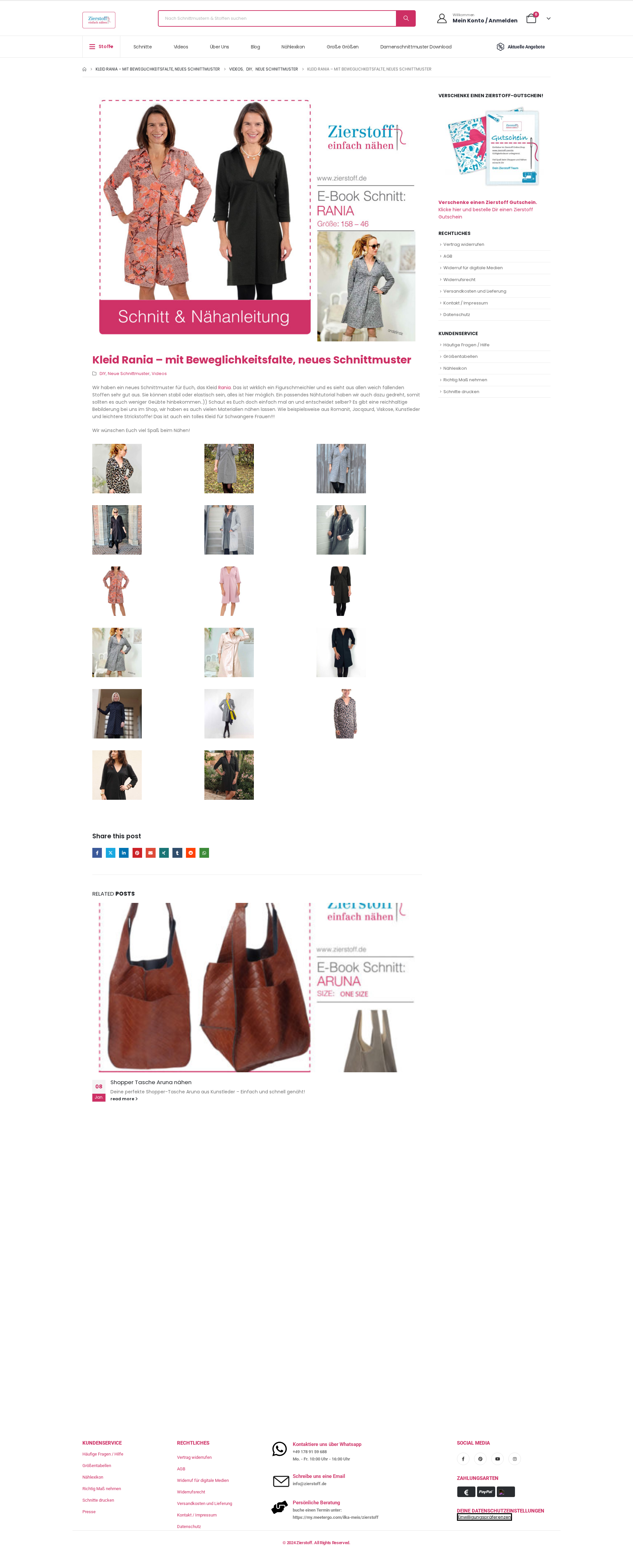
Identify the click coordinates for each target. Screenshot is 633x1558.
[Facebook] (463, 1459)
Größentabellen (460, 356)
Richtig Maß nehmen (465, 380)
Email (150, 852)
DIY (103, 373)
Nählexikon (293, 46)
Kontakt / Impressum (465, 303)
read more (122, 1099)
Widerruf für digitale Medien (473, 268)
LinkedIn (124, 852)
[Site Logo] (98, 20)
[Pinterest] (480, 1459)
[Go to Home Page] (84, 69)
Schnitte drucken (461, 392)
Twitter (110, 852)
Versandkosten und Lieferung (474, 291)
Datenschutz (456, 314)
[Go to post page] (257, 987)
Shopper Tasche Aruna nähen (151, 1082)
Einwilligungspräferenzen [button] (484, 1517)
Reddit (191, 852)
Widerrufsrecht (459, 279)
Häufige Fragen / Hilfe (466, 345)
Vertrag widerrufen (463, 244)
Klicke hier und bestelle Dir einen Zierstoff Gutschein (487, 209)
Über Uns (219, 46)
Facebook (97, 852)
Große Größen (343, 46)
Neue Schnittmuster (129, 373)
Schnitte (143, 46)
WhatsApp (204, 852)
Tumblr (177, 852)
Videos (181, 46)
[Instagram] (514, 1459)
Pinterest (137, 852)
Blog (255, 46)
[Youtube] (497, 1459)
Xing (164, 852)
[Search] (405, 18)
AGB (447, 256)
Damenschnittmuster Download (416, 46)
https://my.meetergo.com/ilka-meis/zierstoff (335, 1517)
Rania (224, 387)
